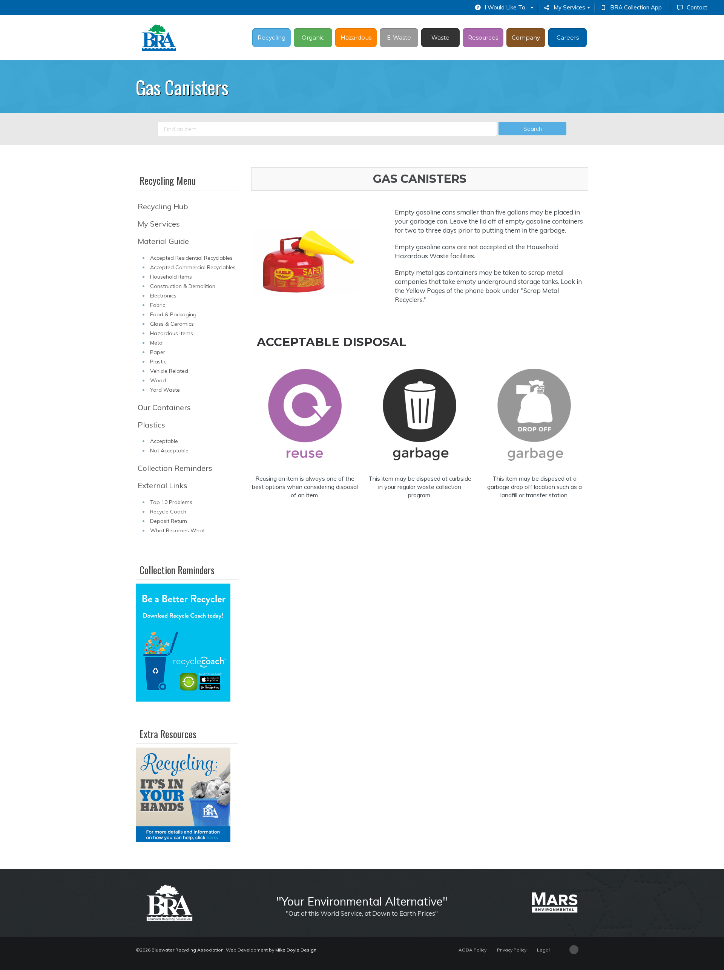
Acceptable (164, 441)
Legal (543, 950)
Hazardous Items (171, 333)
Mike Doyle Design (295, 950)
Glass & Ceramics (172, 323)
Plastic (158, 361)
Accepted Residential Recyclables (191, 257)
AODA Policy (472, 950)
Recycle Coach (168, 511)
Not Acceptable (169, 450)
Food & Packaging (173, 314)
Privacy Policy (511, 950)
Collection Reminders (175, 468)
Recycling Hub (163, 206)
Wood (158, 380)
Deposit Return (168, 521)
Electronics (163, 295)
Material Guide (163, 241)
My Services (159, 223)
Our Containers (164, 407)
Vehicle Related (169, 371)
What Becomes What (177, 530)
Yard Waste (165, 389)
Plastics (151, 424)
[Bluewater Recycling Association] (159, 37)
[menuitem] (503, 7)
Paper (157, 352)
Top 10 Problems (171, 502)
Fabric (157, 305)
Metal (157, 342)
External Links (162, 485)
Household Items (171, 276)
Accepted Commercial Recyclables (193, 267)
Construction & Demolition (182, 286)
